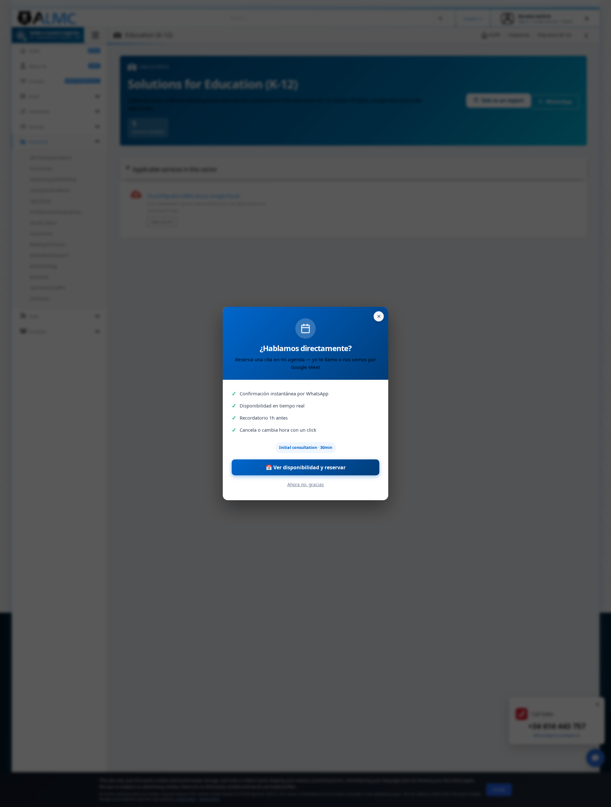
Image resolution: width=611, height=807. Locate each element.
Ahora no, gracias (305, 484)
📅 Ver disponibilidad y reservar (306, 467)
